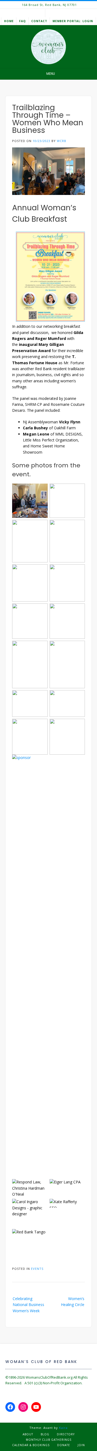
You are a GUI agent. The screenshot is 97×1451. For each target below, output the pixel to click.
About (28, 1434)
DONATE (63, 1445)
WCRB (61, 141)
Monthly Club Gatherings (48, 1440)
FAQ (22, 21)
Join (81, 1445)
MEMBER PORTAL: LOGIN (73, 21)
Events (37, 1269)
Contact (39, 21)
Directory (66, 1434)
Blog (45, 1434)
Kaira (63, 1428)
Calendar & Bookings (31, 1445)
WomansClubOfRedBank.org (49, 1377)
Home (9, 21)
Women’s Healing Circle (72, 1301)
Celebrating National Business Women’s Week (28, 1304)
